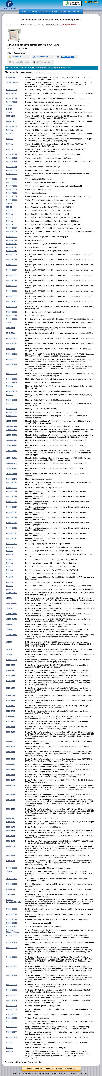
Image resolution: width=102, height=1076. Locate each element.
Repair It (17, 57)
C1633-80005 (11, 1014)
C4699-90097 (11, 286)
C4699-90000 (11, 359)
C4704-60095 (11, 307)
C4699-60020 (11, 538)
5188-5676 (10, 822)
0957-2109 (10, 780)
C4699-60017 (11, 523)
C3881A (9, 570)
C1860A (9, 547)
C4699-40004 (11, 182)
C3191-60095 (11, 90)
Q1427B (9, 224)
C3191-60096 (11, 909)
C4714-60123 (11, 544)
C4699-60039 (11, 412)
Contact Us (49, 1069)
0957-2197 (10, 800)
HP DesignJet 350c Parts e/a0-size (49, 25)
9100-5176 (10, 827)
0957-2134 (10, 794)
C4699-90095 (11, 275)
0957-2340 (10, 809)
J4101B (9, 649)
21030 (8, 322)
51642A (9, 203)
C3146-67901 (11, 409)
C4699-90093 (11, 265)
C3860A (9, 559)
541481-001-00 (12, 82)
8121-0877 (10, 721)
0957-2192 (10, 836)
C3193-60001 (11, 196)
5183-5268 (10, 889)
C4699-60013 (11, 502)
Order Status (70, 1069)
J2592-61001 (11, 440)
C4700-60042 (11, 914)
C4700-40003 (11, 189)
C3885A (9, 217)
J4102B (9, 654)
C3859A (9, 554)
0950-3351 (10, 764)
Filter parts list (11, 72)
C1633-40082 (11, 102)
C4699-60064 (11, 482)
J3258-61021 (11, 463)
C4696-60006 (11, 231)
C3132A (9, 395)
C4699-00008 (11, 488)
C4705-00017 (11, 315)
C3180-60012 (11, 154)
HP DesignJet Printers (27, 25)
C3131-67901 (11, 382)
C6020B (9, 577)
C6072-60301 (11, 374)
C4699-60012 (11, 496)
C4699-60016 (11, 517)
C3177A (9, 1042)
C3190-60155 (11, 338)
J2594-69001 (11, 614)
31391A (9, 112)
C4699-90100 (11, 301)
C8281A (9, 586)
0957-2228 (10, 846)
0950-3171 (10, 741)
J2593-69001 (11, 451)
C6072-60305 (11, 990)
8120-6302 (10, 716)
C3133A (9, 403)
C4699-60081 (11, 660)
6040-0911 (10, 333)
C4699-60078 (11, 200)
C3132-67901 (11, 391)
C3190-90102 (11, 1037)
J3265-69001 (11, 635)
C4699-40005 (11, 186)
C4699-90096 (11, 280)
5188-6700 (10, 77)
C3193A (9, 1021)
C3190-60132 (11, 884)
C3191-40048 (11, 93)
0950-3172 (10, 746)
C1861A (9, 551)
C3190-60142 (11, 942)
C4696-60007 (11, 319)
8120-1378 (10, 681)
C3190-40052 (11, 244)
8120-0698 (10, 665)
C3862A (9, 1051)
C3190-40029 (11, 237)
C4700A (24, 48)
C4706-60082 (11, 98)
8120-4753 (10, 711)
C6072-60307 (11, 1000)
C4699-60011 (11, 491)
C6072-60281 (11, 364)
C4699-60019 (11, 533)
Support (59, 1069)
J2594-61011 (11, 458)
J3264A (9, 629)
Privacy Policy (44, 1073)
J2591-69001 (11, 603)
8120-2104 (10, 695)
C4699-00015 (11, 179)
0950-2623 (10, 830)
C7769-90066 (11, 935)
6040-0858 (10, 328)
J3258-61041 (11, 619)
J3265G (9, 642)
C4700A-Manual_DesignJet (14, 931)
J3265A (9, 871)
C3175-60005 (11, 1006)
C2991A (9, 149)
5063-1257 (10, 121)
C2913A (9, 130)
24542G (9, 109)
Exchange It (42, 57)
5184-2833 (10, 894)
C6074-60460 (11, 343)
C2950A (9, 133)
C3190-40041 (11, 240)
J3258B (9, 624)
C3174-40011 (11, 167)
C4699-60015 (11, 512)
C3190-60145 (11, 479)
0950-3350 (10, 759)
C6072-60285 (11, 957)
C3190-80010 (11, 1018)
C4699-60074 (11, 228)
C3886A (9, 221)
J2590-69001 (11, 435)
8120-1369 (10, 675)
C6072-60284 (11, 948)
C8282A (9, 589)
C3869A (9, 566)
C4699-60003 (11, 868)
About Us (38, 1069)
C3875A (9, 210)
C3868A (9, 563)
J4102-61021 (11, 468)
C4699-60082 (11, 170)
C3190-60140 (11, 926)
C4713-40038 (11, 193)
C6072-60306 (11, 995)
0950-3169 (10, 732)
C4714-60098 (11, 1027)
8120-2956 (10, 700)
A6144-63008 (11, 126)
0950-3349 (10, 752)
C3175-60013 (11, 919)
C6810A (9, 582)
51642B (9, 207)
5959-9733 (10, 349)
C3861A (9, 1048)
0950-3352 (10, 769)
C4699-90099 (11, 296)
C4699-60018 (11, 528)
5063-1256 (10, 116)
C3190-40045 (11, 247)
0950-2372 (10, 727)
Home (29, 1069)
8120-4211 (10, 706)
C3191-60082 (11, 174)
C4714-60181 (11, 161)
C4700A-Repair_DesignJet (13, 901)
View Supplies (67, 57)
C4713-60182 (11, 158)
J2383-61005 (11, 426)
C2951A (9, 139)
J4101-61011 (11, 879)
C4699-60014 (11, 507)
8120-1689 (10, 688)
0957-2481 (10, 818)
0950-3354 (10, 775)
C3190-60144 (11, 1032)
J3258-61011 (11, 593)
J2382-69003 (11, 421)
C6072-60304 (11, 985)
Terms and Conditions (60, 1073)
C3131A (9, 386)
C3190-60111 (11, 251)
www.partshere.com (11, 25)
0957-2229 (10, 855)
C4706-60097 (11, 379)
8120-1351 (10, 670)
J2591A (9, 608)
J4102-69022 (11, 474)
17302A (9, 105)
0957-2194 (10, 841)
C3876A (9, 214)
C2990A (9, 144)
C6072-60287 (11, 975)
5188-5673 (10, 861)
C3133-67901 (11, 400)
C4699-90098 (11, 291)
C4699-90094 (11, 270)
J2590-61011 (11, 430)
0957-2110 (10, 785)
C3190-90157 (11, 354)
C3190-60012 (11, 923)
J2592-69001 (11, 445)
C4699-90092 (11, 259)
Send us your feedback (79, 1073)
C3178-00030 (11, 312)
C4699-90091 (11, 254)
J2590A (9, 598)
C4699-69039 (11, 416)
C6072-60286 (11, 966)
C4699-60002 (11, 1009)
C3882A (9, 573)
